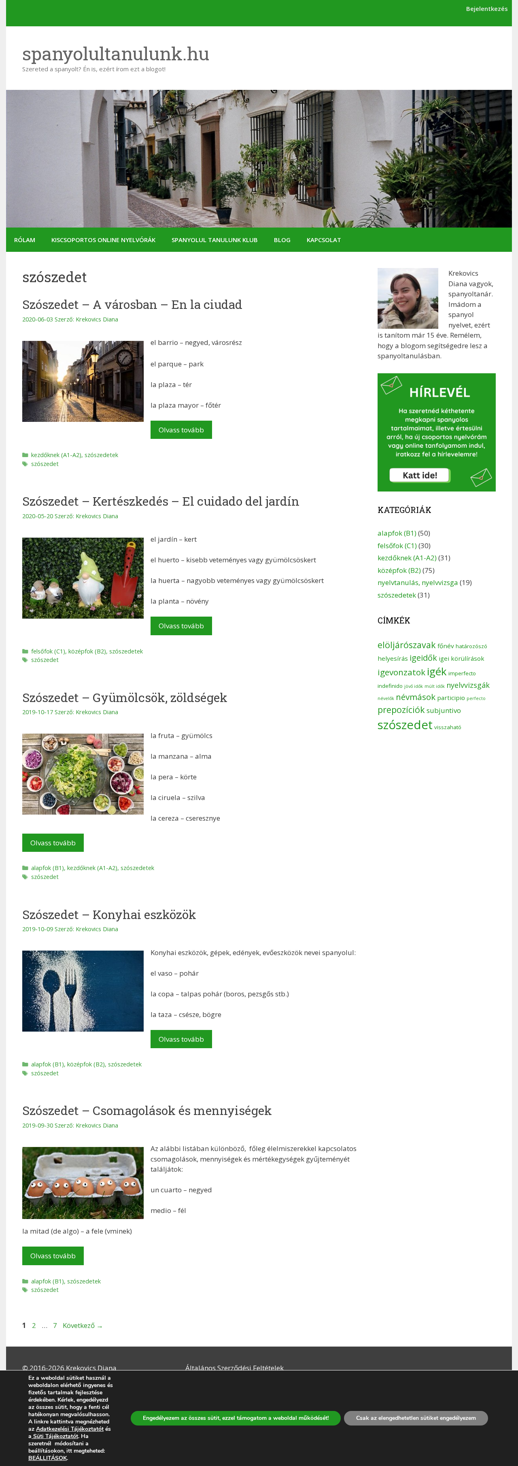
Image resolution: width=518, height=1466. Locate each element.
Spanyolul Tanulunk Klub (215, 240)
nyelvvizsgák (468, 685)
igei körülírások (461, 658)
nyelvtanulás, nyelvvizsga (418, 582)
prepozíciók (401, 709)
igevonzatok (401, 672)
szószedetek (101, 455)
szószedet (45, 464)
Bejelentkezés (487, 8)
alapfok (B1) (47, 868)
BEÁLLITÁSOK (47, 1458)
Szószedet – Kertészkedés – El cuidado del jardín (160, 501)
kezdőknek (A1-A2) (56, 455)
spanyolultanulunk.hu (115, 53)
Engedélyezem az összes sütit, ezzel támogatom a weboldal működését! (236, 1418)
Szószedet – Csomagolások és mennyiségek (147, 1110)
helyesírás (393, 658)
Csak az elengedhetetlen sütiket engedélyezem (416, 1418)
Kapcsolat (324, 240)
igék (437, 671)
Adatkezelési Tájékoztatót (70, 1429)
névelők (386, 698)
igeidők (423, 657)
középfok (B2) (87, 651)
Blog (282, 240)
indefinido (390, 685)
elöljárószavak (407, 645)
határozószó (471, 646)
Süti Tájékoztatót (55, 1436)
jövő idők (413, 686)
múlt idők (435, 686)
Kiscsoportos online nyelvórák (103, 240)
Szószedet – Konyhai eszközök (109, 914)
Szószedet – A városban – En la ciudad (132, 304)
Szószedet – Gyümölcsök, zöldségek (124, 697)
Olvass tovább (181, 429)
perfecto (476, 698)
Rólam (24, 240)
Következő (83, 1325)
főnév (445, 646)
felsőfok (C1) (48, 651)
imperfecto (462, 673)
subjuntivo (444, 710)
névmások (415, 696)
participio (451, 698)
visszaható (447, 727)
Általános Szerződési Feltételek (234, 1367)
